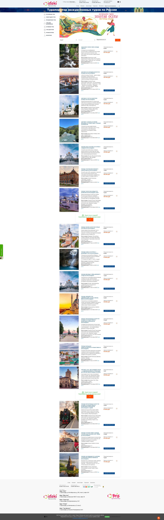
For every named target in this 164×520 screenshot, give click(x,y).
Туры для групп (50, 29)
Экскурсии (49, 35)
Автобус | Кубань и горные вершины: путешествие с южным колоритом (91, 123)
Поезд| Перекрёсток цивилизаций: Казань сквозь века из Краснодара (89, 298)
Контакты (92, 482)
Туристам (86, 482)
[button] (89, 25)
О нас (69, 482)
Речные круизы (50, 32)
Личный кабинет (108, 1)
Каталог (74, 482)
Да (90, 219)
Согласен (107, 516)
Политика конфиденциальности (80, 518)
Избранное (107, 2)
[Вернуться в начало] (50, 4)
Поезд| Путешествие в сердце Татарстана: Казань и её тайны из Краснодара (90, 434)
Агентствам (80, 482)
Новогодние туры (50, 17)
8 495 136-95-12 (96, 2)
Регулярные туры (50, 14)
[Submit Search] (117, 40)
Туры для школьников (49, 23)
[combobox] (68, 40)
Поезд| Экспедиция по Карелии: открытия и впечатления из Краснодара (90, 457)
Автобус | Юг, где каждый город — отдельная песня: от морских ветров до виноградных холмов (91, 371)
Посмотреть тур (109, 90)
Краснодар (72, 1)
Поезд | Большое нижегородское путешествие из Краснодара (91, 347)
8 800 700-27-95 (84, 2)
